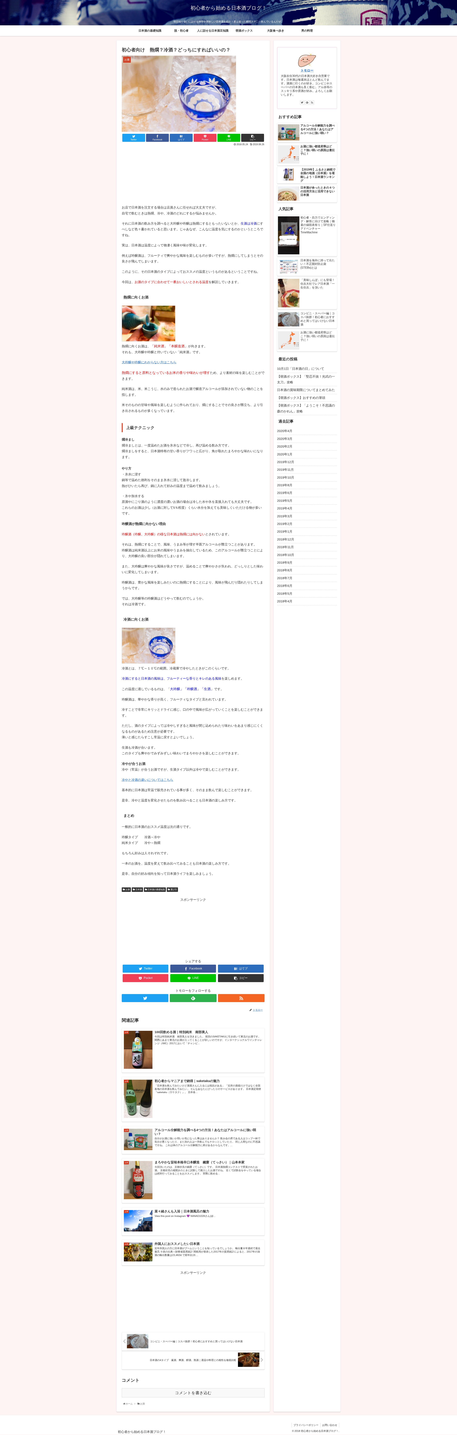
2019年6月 (284, 493)
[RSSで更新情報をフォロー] (241, 998)
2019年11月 (285, 469)
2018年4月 (284, 601)
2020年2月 (284, 446)
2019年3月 (284, 516)
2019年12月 (285, 462)
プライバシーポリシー (305, 1425)
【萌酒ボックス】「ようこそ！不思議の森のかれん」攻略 (306, 408)
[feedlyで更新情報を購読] (193, 998)
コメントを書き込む (193, 1393)
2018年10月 (285, 555)
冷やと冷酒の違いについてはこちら (147, 780)
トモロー (307, 70)
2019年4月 (284, 508)
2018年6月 (284, 586)
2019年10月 (285, 477)
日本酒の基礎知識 (156, 889)
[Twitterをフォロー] (145, 998)
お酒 (127, 889)
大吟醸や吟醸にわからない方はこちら (149, 362)
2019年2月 (284, 524)
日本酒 (138, 889)
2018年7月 (284, 578)
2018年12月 (285, 539)
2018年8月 (284, 570)
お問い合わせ (329, 1425)
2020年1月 (284, 454)
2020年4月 (284, 431)
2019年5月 (284, 500)
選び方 (173, 889)
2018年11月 (285, 547)
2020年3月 (284, 439)
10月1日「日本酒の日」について (300, 368)
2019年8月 (284, 485)
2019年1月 (284, 531)
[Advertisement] (157, 174)
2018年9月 (284, 562)
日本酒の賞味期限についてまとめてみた (306, 390)
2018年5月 (284, 593)
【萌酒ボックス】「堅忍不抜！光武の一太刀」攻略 (306, 379)
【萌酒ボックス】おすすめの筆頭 (302, 398)
